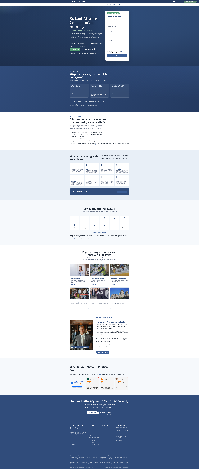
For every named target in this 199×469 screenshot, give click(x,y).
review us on (79, 386)
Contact (120, 4)
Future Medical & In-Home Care (94, 429)
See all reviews (74, 386)
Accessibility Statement (89, 467)
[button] (125, 4)
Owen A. (119, 378)
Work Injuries (83, 4)
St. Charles (104, 437)
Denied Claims (91, 448)
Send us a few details (119, 440)
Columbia (104, 439)
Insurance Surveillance (93, 440)
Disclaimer (76, 467)
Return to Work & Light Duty (93, 442)
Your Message (109, 40)
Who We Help (91, 4)
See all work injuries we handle (99, 232)
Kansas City (104, 429)
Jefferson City (104, 435)
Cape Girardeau (105, 433)
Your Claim (75, 4)
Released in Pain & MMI (93, 427)
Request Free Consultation (189, 1)
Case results (98, 374)
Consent (109, 50)
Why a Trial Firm (101, 4)
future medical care (79, 144)
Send (117, 55)
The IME (90, 431)
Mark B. (91, 378)
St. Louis (103, 427)
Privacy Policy (72, 467)
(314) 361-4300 (72, 444)
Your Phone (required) (111, 26)
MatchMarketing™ (125, 467)
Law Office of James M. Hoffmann (78, 382)
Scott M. (105, 378)
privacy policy (117, 51)
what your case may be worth (90, 144)
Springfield (104, 431)
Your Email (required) (111, 31)
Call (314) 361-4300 (75, 49)
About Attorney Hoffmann (112, 4)
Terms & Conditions (82, 467)
